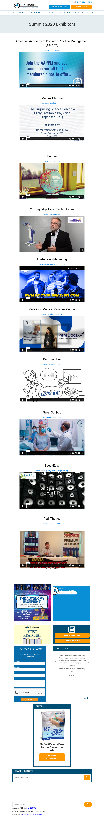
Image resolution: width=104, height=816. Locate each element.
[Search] (87, 777)
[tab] (69, 676)
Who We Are (53, 13)
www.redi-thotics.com (52, 523)
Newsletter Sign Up (72, 641)
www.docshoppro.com (52, 364)
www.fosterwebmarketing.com (52, 264)
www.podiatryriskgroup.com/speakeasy (52, 470)
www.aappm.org (52, 50)
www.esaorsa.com (52, 161)
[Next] (88, 662)
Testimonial (62, 648)
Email (15, 673)
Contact (90, 13)
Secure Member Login (59, 7)
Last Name (17, 667)
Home (15, 13)
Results (77, 13)
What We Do (24, 13)
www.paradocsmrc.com (52, 314)
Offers (40, 706)
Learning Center (66, 13)
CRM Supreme (28, 814)
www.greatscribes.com (52, 417)
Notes (15, 679)
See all (83, 698)
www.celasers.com (52, 214)
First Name (17, 661)
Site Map (38, 814)
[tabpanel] (71, 663)
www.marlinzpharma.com (52, 103)
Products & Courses (38, 13)
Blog (83, 13)
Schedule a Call (81, 7)
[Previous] (55, 662)
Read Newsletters (72, 635)
